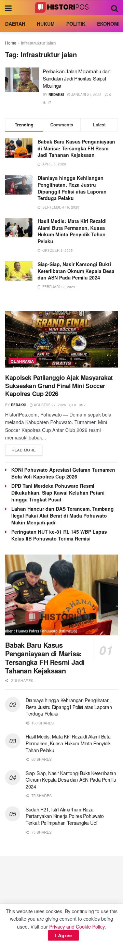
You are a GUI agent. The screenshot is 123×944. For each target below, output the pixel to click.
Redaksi (56, 94)
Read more (24, 449)
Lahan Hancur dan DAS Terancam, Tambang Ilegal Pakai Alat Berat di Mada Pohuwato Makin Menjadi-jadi (62, 515)
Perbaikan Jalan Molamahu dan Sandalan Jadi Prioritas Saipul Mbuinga (76, 78)
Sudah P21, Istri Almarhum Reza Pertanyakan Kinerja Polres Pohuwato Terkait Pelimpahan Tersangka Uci (65, 816)
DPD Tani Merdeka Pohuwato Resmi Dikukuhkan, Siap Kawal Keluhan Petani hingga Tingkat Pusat (58, 492)
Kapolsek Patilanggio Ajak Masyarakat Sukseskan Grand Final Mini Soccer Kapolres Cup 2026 (59, 385)
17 (48, 102)
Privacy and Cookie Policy (77, 926)
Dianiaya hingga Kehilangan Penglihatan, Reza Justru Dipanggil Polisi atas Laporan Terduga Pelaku (72, 187)
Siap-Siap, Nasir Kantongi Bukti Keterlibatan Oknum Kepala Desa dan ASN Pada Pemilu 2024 (76, 271)
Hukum (46, 23)
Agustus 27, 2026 (49, 404)
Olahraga (22, 361)
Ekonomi (108, 23)
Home (10, 43)
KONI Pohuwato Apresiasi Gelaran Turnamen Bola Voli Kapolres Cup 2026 (63, 473)
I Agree (63, 935)
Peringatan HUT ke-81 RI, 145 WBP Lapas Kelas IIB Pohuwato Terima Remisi (59, 535)
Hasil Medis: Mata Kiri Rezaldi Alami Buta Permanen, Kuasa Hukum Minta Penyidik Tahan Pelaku (72, 231)
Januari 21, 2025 (85, 94)
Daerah (15, 23)
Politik (75, 23)
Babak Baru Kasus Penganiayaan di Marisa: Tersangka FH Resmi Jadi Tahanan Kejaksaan (76, 148)
